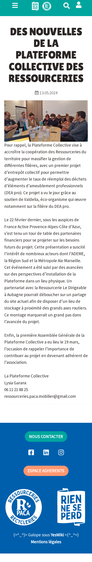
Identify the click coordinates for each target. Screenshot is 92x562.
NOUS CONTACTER (46, 436)
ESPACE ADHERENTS (46, 470)
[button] (78, 5)
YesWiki (57, 534)
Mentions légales (46, 541)
